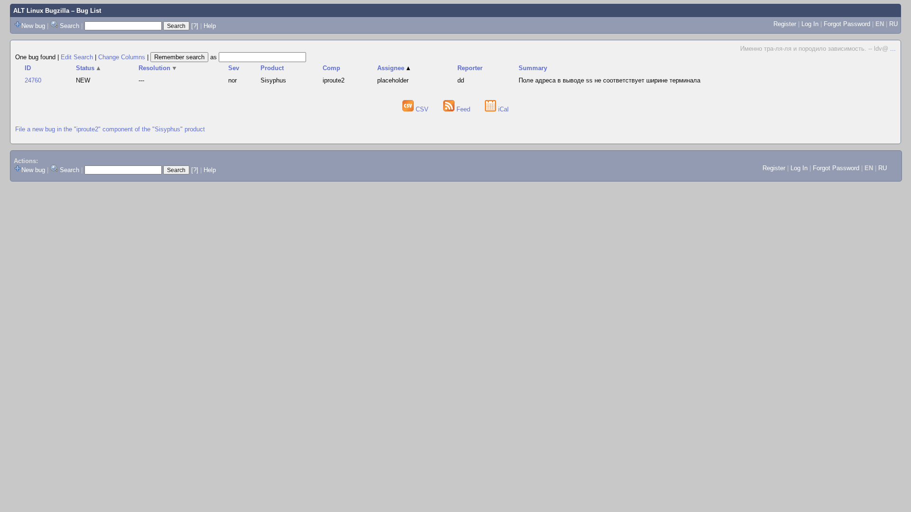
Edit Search (77, 57)
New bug (33, 25)
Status (89, 68)
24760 (33, 80)
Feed (463, 109)
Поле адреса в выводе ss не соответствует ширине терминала (609, 80)
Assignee (394, 68)
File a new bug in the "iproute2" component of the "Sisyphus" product (110, 129)
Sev (233, 68)
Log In (809, 23)
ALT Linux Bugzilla (41, 10)
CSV (422, 109)
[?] (194, 25)
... (893, 48)
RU (893, 23)
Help (210, 25)
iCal (502, 109)
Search (69, 25)
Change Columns (121, 57)
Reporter (470, 68)
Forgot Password (847, 23)
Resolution (158, 68)
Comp (331, 68)
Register (784, 23)
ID (28, 68)
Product (272, 68)
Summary (533, 68)
